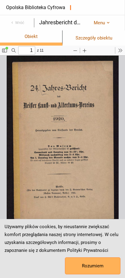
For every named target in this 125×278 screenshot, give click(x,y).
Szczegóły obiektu (94, 38)
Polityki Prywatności (87, 250)
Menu (99, 23)
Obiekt (31, 36)
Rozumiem (92, 266)
